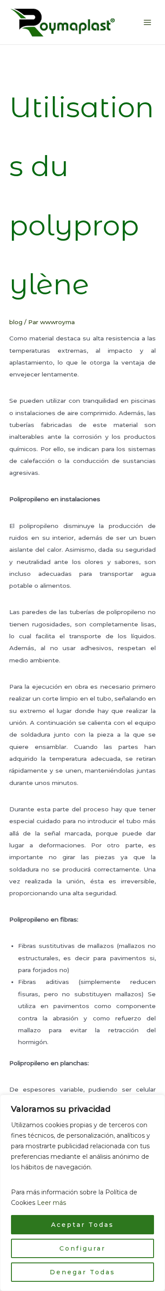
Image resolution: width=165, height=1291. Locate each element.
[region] (82, 1193)
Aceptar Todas (82, 1225)
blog (15, 321)
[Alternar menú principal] (148, 22)
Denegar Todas (82, 1272)
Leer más (51, 1203)
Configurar (82, 1248)
